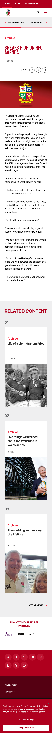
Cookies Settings (26, 719)
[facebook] (32, 70)
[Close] (48, 703)
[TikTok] (32, 657)
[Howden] (20, 634)
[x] (38, 70)
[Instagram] (8, 657)
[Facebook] (16, 657)
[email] (44, 70)
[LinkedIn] (8, 665)
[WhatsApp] (24, 665)
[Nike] (32, 634)
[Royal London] (9, 634)
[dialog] (26, 716)
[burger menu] (45, 12)
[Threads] (16, 665)
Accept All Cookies (26, 727)
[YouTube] (40, 657)
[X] (24, 657)
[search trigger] (38, 12)
